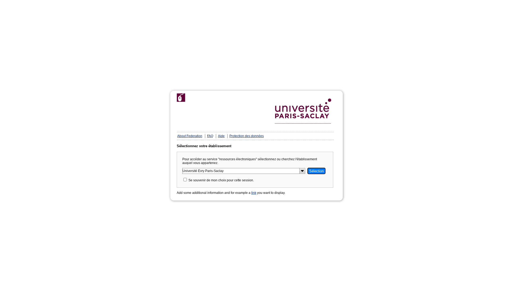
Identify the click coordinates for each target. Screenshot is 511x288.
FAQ (210, 136)
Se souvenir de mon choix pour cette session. (221, 180)
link (253, 193)
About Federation (189, 136)
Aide (221, 136)
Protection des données (246, 136)
